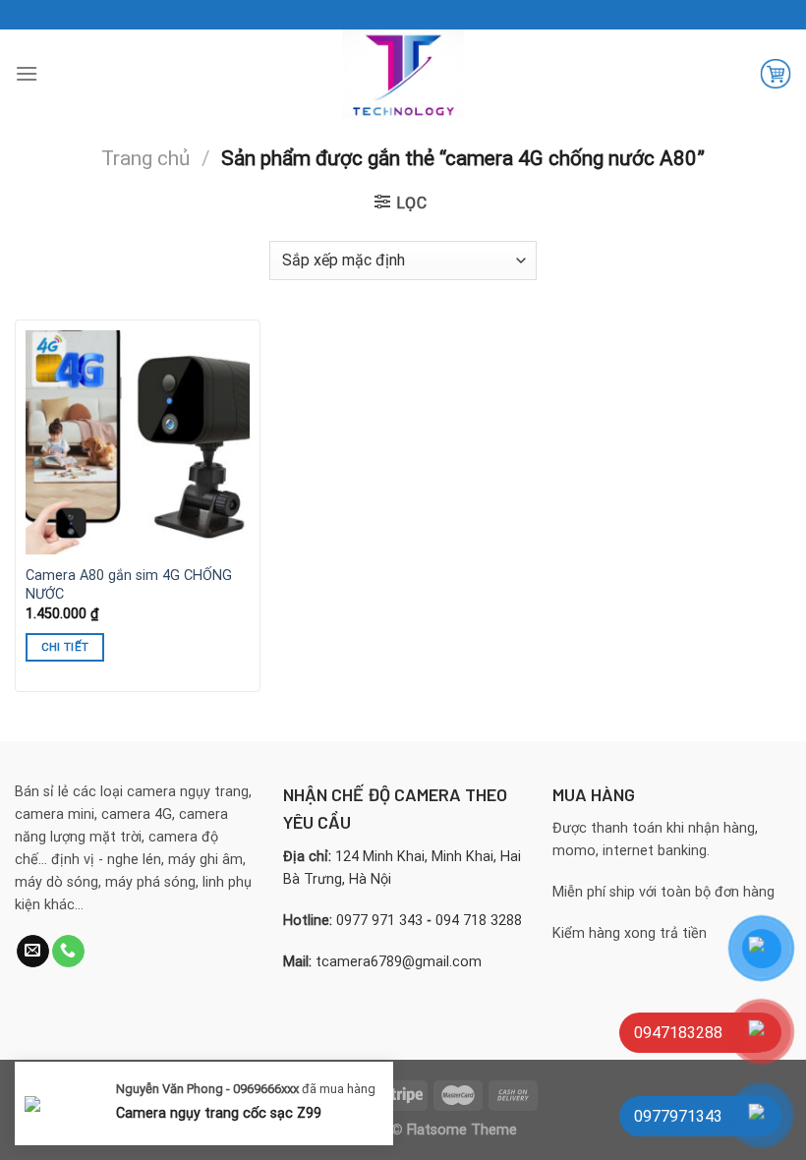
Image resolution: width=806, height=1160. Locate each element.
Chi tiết (65, 647)
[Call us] (68, 951)
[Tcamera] (403, 73)
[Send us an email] (33, 951)
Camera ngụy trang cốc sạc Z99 (218, 1113)
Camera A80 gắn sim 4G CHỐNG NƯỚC (129, 585)
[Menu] (26, 73)
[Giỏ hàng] (775, 73)
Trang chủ (145, 158)
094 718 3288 (478, 920)
